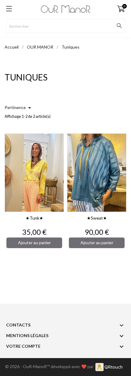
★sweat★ (97, 217)
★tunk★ (34, 217)
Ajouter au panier (34, 242)
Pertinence (19, 107)
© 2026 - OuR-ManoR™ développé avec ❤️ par (50, 366)
